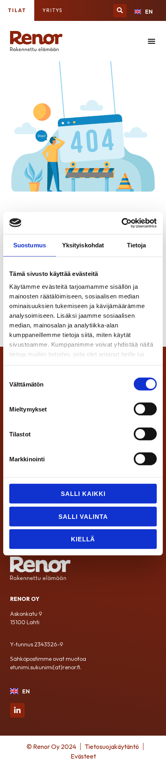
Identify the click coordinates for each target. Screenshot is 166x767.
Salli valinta (83, 516)
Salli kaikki (83, 493)
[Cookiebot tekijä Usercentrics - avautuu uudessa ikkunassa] (121, 223)
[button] (120, 10)
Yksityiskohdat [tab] (83, 245)
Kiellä (83, 539)
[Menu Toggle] (151, 41)
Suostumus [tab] (29, 245)
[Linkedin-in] (17, 710)
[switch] (145, 409)
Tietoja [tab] (136, 245)
